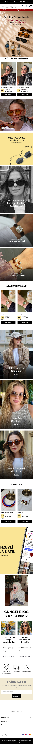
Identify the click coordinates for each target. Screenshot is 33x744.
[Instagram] (6, 735)
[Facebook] (2, 735)
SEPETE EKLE (8, 94)
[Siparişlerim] (26, 6)
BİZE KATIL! (16, 696)
